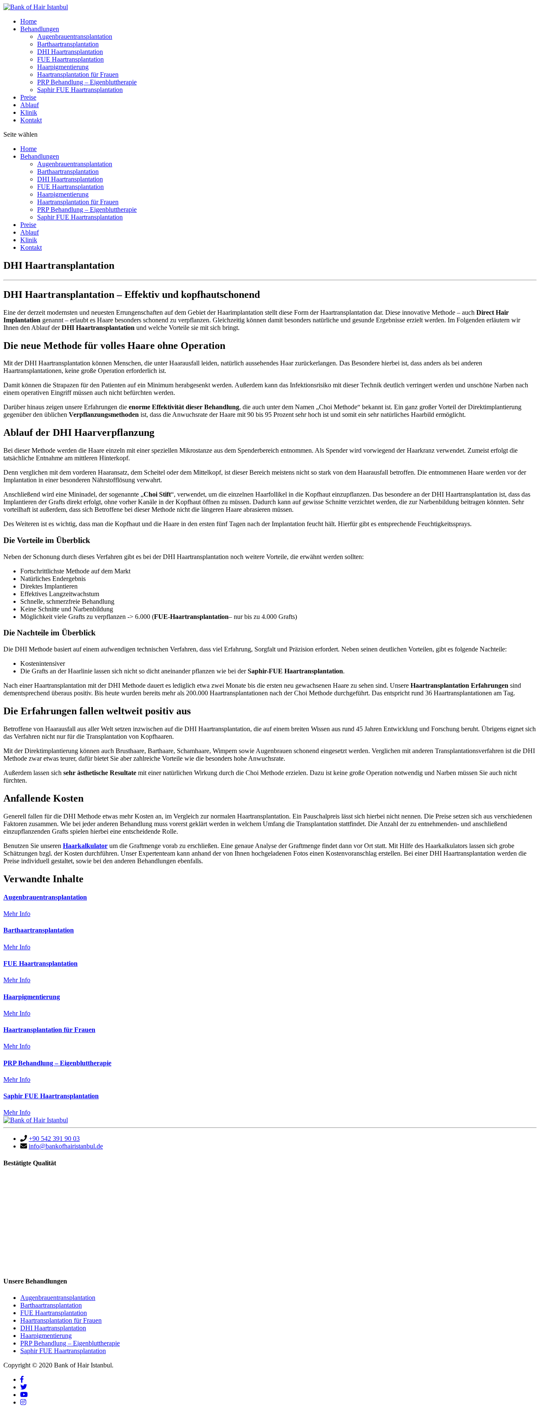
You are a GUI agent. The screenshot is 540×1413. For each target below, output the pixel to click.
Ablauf (29, 104)
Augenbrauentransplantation (74, 36)
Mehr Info (16, 913)
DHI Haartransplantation (70, 51)
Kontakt (31, 120)
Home (28, 21)
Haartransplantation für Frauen (78, 74)
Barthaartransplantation (68, 44)
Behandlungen (39, 28)
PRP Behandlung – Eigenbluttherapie (87, 82)
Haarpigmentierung (63, 66)
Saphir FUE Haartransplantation (80, 89)
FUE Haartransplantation (70, 59)
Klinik (28, 112)
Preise (28, 97)
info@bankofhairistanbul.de (66, 1146)
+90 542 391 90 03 (54, 1138)
